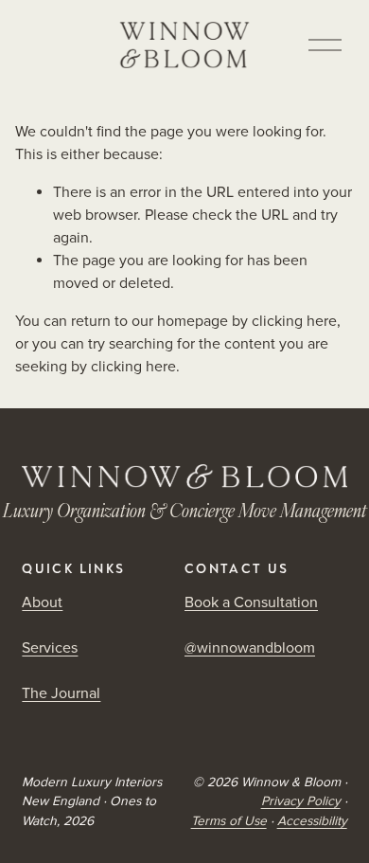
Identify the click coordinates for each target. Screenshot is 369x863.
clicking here (294, 321)
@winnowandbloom (249, 647)
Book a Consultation (251, 602)
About (42, 602)
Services (50, 647)
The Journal (61, 693)
